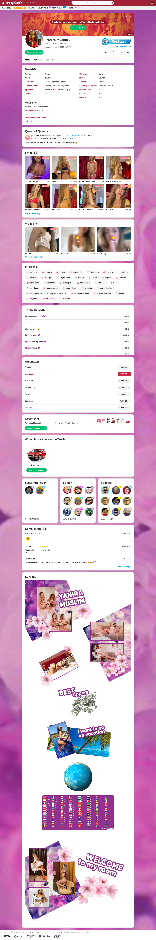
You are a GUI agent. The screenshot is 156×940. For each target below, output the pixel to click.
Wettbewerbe (57, 8)
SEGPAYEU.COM (60, 932)
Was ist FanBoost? (123, 46)
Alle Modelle (7, 8)
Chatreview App (74, 8)
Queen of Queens (73, 136)
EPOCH (50, 932)
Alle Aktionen (43, 8)
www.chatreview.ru (30, 932)
